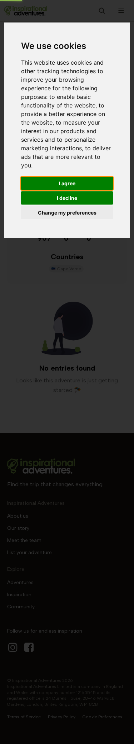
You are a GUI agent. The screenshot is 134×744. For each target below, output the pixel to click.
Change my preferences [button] (67, 213)
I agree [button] (67, 183)
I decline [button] (67, 198)
